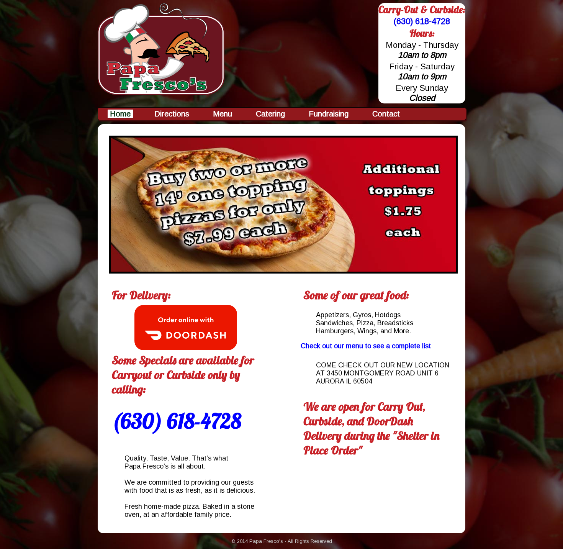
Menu (222, 114)
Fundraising (329, 114)
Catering (270, 114)
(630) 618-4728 (422, 21)
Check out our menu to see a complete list (366, 346)
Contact (386, 114)
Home (120, 114)
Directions (171, 114)
